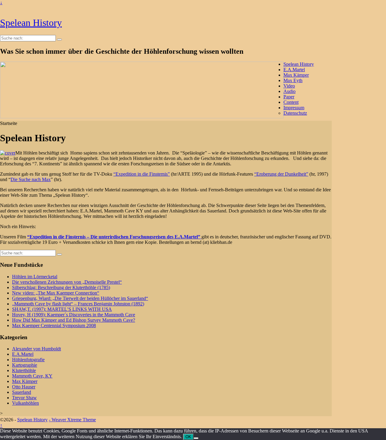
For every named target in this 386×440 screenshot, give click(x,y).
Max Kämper (296, 75)
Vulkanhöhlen (25, 403)
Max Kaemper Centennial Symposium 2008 (54, 325)
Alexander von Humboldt (36, 348)
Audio (289, 91)
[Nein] (196, 438)
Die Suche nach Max (31, 179)
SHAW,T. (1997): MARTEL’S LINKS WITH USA (62, 309)
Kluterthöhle (24, 370)
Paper (288, 96)
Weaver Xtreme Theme (74, 419)
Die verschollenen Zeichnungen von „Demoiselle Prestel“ (67, 282)
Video (289, 85)
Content (291, 102)
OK (188, 437)
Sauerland (21, 392)
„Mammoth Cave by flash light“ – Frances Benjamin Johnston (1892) (78, 303)
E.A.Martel (294, 69)
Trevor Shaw (24, 397)
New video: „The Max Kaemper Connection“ (55, 292)
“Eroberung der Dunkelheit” (281, 174)
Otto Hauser (23, 386)
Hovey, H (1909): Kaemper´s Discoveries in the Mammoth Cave (73, 314)
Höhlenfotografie (28, 359)
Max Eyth (292, 80)
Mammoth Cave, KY (32, 375)
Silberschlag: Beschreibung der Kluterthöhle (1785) (61, 287)
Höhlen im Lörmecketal (34, 276)
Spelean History (31, 22)
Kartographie (24, 365)
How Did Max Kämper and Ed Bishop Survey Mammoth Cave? (73, 320)
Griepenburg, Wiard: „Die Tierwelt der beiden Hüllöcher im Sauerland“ (80, 298)
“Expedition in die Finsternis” (141, 174)
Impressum (293, 107)
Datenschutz (295, 113)
